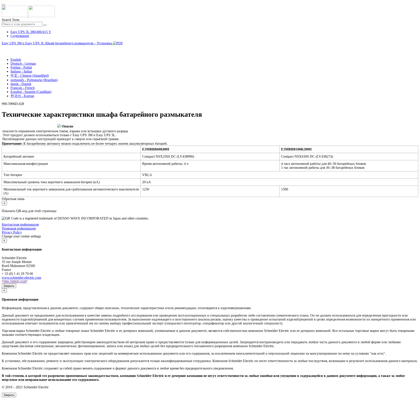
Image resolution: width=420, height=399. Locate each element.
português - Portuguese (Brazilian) (34, 80)
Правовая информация (19, 228)
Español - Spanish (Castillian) (30, 92)
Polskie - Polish (21, 67)
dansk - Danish (20, 84)
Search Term (10, 20)
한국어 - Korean (22, 96)
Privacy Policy (12, 232)
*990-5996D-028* (15, 281)
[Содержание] (3, 48)
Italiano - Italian (21, 71)
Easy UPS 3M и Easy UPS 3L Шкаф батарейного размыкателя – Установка (57, 43)
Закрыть (9, 285)
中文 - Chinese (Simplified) (29, 75)
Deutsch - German (23, 63)
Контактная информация (20, 224)
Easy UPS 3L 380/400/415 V (30, 32)
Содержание (19, 36)
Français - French (22, 88)
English (15, 59)
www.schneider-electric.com (21, 277)
